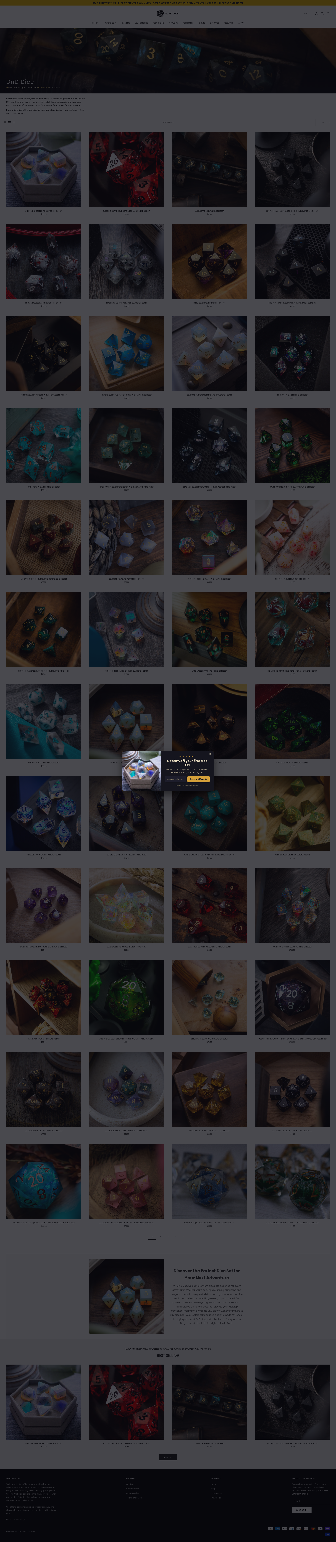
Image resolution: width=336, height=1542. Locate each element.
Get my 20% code (198, 779)
